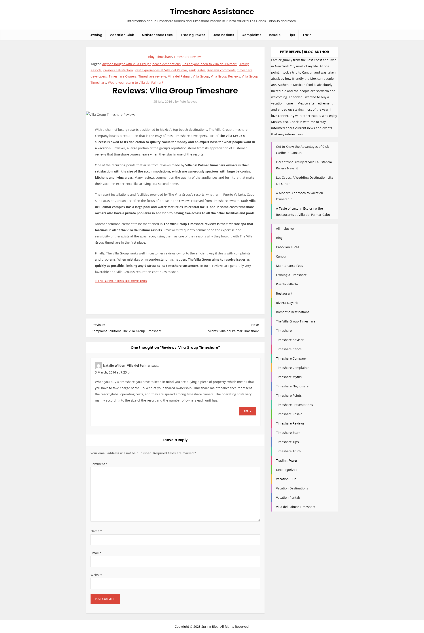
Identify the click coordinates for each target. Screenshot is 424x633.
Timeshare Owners (123, 76)
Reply (247, 411)
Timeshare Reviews (188, 57)
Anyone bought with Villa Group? (126, 64)
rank (192, 70)
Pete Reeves (188, 101)
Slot (160, 302)
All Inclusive (285, 228)
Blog (151, 57)
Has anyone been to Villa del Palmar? (209, 64)
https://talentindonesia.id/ (193, 296)
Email (96, 553)
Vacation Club (122, 35)
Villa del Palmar (179, 76)
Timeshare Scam (288, 432)
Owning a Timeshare (291, 275)
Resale (274, 35)
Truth (307, 35)
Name (96, 531)
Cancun (281, 256)
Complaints (251, 35)
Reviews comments (221, 70)
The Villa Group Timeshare (295, 321)
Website (96, 575)
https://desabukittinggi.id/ (114, 296)
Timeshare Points (289, 395)
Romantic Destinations (292, 312)
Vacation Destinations (292, 488)
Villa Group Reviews (225, 76)
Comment (99, 464)
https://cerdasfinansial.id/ (153, 296)
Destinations (223, 35)
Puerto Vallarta (287, 284)
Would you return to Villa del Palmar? (135, 82)
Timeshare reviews (152, 76)
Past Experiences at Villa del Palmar (161, 70)
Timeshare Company (291, 358)
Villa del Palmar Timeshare (296, 507)
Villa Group (201, 76)
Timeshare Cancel (289, 349)
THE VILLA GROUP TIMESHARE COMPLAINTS (121, 281)
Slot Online (103, 289)
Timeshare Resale (289, 414)
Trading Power (192, 35)
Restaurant (284, 293)
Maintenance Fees (157, 35)
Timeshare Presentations (294, 405)
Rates (201, 70)
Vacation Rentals (288, 497)
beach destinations (166, 64)
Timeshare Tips (287, 442)
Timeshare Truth (288, 451)
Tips (291, 35)
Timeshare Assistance (212, 11)
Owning (95, 35)
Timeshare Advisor (290, 340)
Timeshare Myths (289, 377)
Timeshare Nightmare (292, 386)
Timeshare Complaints (292, 368)
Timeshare (164, 57)
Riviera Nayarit (287, 303)
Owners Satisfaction (118, 70)
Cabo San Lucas (287, 247)
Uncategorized (286, 470)
